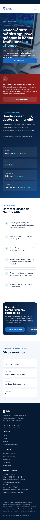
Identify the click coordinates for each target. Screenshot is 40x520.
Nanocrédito (7, 465)
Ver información (20, 61)
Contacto (6, 438)
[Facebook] (4, 426)
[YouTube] (19, 426)
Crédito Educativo (15, 329)
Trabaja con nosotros (10, 444)
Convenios (6, 462)
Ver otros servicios (20, 99)
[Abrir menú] (35, 8)
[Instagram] (9, 426)
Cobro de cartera (9, 456)
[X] (14, 426)
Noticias (5, 441)
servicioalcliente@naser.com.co (14, 479)
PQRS (5, 435)
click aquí (12, 509)
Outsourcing (7, 459)
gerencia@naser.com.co (11, 482)
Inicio (4, 22)
